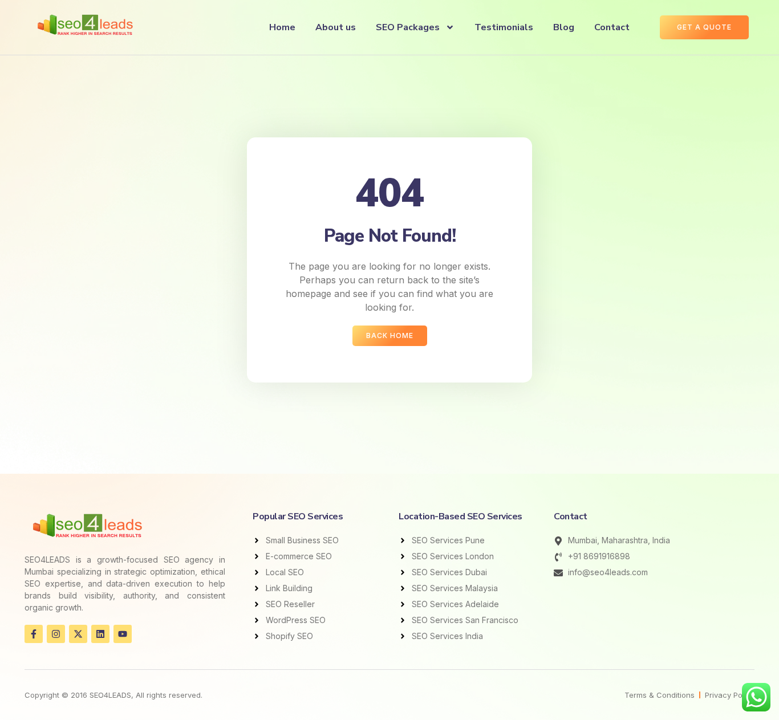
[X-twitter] (78, 634)
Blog (563, 27)
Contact (612, 27)
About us (335, 27)
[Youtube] (122, 634)
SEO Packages (408, 27)
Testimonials (503, 27)
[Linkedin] (100, 634)
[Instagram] (56, 634)
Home (282, 27)
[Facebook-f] (34, 634)
